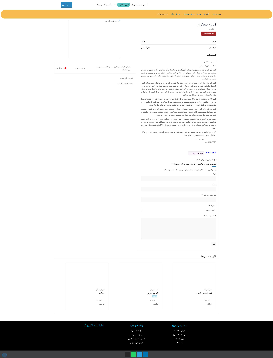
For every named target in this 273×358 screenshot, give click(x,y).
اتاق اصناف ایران (136, 331)
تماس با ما (134, 5)
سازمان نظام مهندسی (136, 335)
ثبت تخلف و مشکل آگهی (125, 83)
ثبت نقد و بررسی (197, 153)
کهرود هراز (153, 293)
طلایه (102, 293)
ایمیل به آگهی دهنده (126, 78)
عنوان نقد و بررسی (209, 195)
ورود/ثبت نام (179, 339)
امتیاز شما (212, 206)
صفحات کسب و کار (110, 5)
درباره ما (141, 5)
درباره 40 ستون (179, 331)
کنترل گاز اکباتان (204, 293)
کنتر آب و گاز (208, 290)
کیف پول (99, 5)
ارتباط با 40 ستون (179, 335)
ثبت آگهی (65, 5)
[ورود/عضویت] (74, 5)
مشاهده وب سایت (80, 68)
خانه (147, 5)
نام (214, 174)
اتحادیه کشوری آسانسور (136, 339)
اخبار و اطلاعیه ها (123, 5)
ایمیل (214, 184)
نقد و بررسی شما (209, 215)
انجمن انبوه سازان (136, 343)
